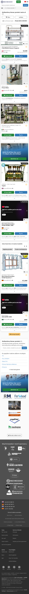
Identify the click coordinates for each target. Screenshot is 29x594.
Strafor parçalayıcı (8, 522)
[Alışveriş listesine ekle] (26, 47)
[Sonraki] (26, 35)
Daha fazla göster (15, 369)
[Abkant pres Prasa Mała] (14, 75)
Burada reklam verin (15, 435)
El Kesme (4, 367)
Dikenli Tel (4, 361)
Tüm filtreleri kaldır (8, 21)
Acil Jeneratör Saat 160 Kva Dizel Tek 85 (14, 518)
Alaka (21, 17)
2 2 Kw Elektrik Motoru (20, 522)
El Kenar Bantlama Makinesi (9, 364)
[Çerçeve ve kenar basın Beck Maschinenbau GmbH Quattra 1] (14, 263)
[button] (27, 1)
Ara (26, 5)
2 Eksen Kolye (19, 525)
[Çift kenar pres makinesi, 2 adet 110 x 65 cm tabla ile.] (14, 114)
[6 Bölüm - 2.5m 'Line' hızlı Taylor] (14, 173)
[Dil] (25, 1)
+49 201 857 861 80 (9, 506)
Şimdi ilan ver (14, 159)
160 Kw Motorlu (18, 515)
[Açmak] (14, 62)
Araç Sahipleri (5, 358)
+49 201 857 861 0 (9, 504)
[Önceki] (2, 35)
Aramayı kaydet (15, 334)
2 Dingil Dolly (10, 525)
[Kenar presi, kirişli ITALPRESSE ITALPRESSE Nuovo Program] (14, 35)
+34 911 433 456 (9, 509)
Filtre (8, 17)
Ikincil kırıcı (9, 515)
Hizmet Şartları (10, 591)
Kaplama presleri (7, 249)
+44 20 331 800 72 (9, 502)
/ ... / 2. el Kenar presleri (9, 8)
